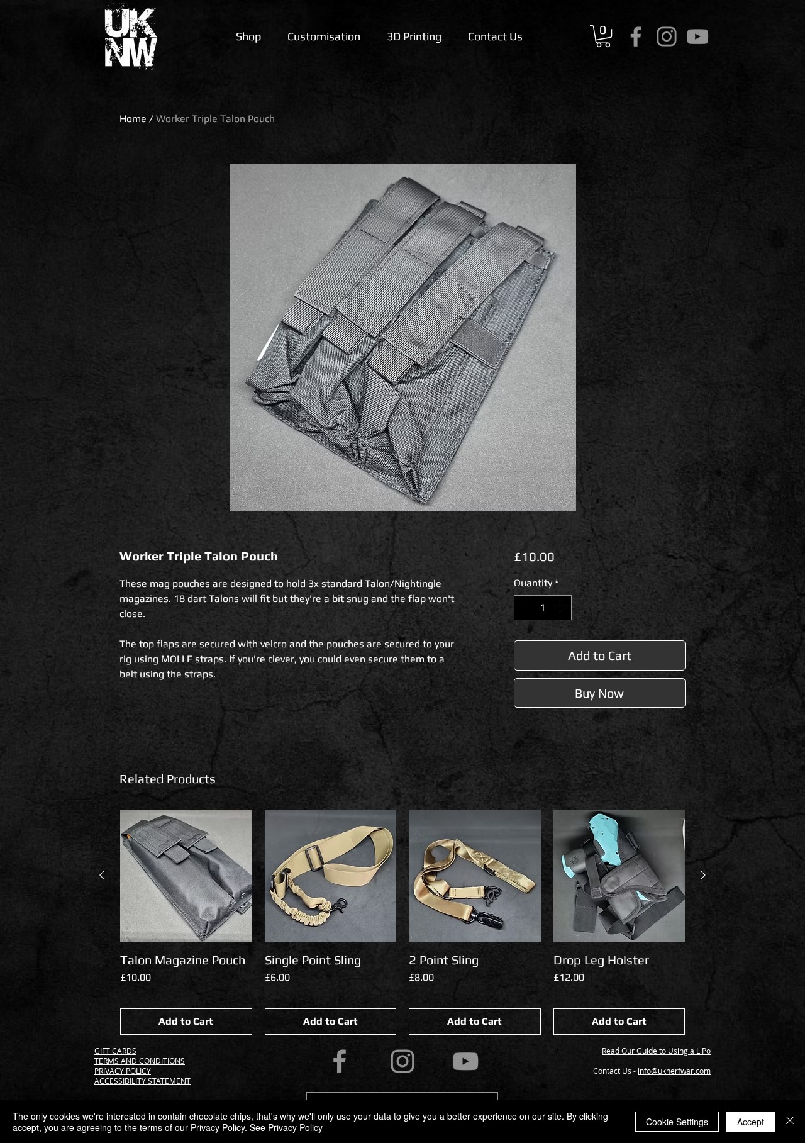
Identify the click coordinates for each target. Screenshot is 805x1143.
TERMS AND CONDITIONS (139, 1061)
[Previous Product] (101, 875)
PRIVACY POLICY (122, 1071)
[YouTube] (697, 36)
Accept (750, 1121)
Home (133, 119)
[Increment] (561, 608)
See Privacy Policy (286, 1127)
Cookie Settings (677, 1121)
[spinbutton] (542, 608)
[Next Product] (703, 875)
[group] (402, 922)
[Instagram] (666, 36)
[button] (603, 36)
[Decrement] (524, 608)
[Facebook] (636, 36)
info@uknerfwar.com (674, 1071)
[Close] (789, 1121)
